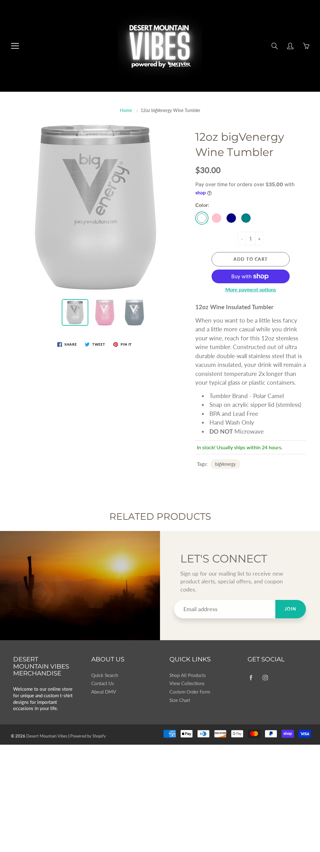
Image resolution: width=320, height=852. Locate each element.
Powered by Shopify (88, 735)
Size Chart (179, 700)
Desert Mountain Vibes (47, 735)
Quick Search (104, 675)
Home (126, 110)
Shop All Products (187, 675)
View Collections (187, 683)
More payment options (250, 289)
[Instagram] (265, 677)
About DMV (103, 691)
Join (291, 608)
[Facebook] (250, 677)
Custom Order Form (189, 691)
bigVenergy (225, 464)
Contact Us (102, 683)
